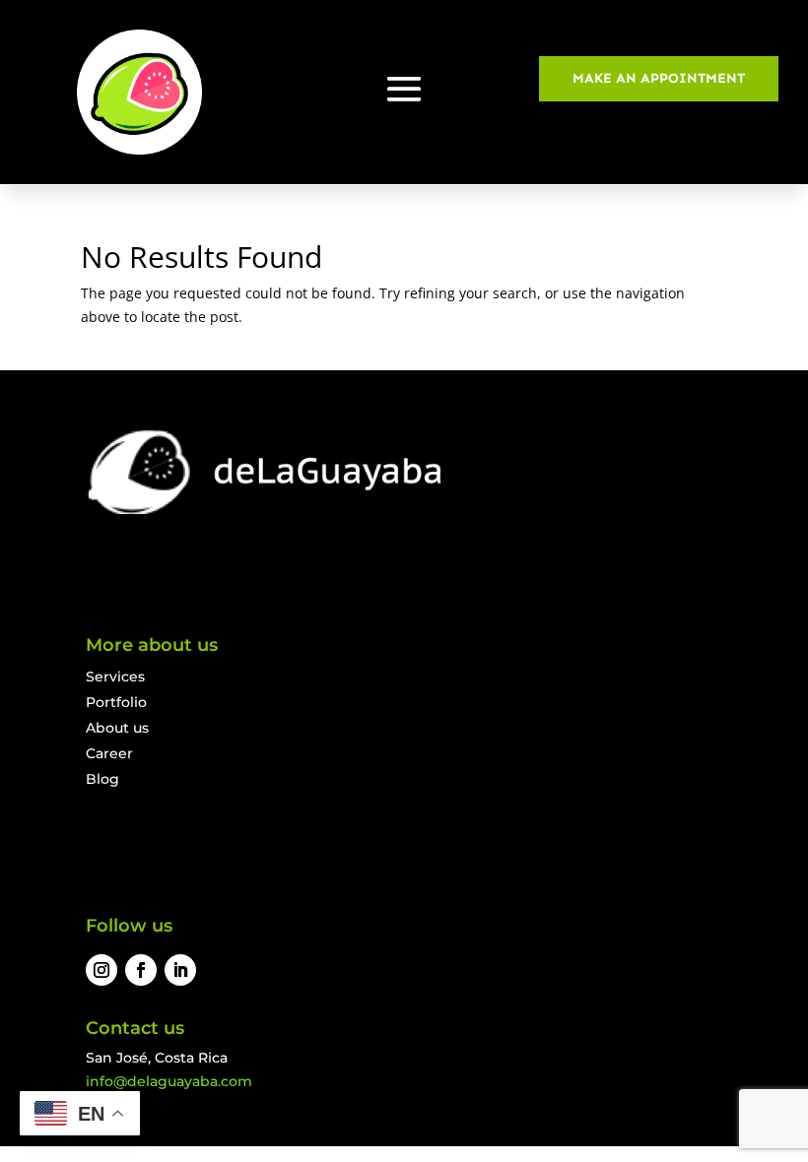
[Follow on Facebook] (141, 970)
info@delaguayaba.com (169, 1081)
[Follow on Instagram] (101, 970)
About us (117, 728)
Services (115, 676)
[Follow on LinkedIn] (180, 970)
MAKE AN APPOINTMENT (658, 78)
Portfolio (116, 702)
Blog (102, 779)
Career (109, 753)
